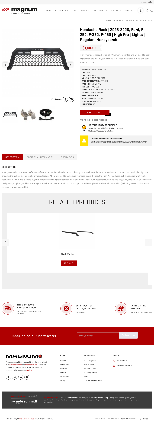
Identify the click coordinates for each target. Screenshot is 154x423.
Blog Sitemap (143, 419)
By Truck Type (132, 20)
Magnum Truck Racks (52, 398)
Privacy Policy (100, 419)
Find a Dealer (89, 364)
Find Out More (80, 312)
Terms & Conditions (128, 419)
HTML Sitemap (113, 419)
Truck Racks (118, 20)
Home (108, 20)
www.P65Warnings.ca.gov (139, 143)
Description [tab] (12, 157)
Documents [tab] (67, 157)
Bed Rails (63, 368)
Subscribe (128, 335)
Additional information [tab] (40, 157)
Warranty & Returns (91, 372)
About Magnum (90, 360)
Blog (86, 376)
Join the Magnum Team (93, 380)
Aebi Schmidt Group (26, 419)
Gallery (62, 380)
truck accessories (15, 365)
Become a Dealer (90, 368)
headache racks (31, 365)
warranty (149, 312)
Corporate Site (146, 2)
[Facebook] (65, 99)
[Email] (71, 99)
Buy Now (69, 263)
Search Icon (152, 10)
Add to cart (94, 112)
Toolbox (63, 372)
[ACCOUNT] (140, 10)
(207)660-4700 (121, 360)
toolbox (29, 370)
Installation (64, 376)
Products (63, 360)
